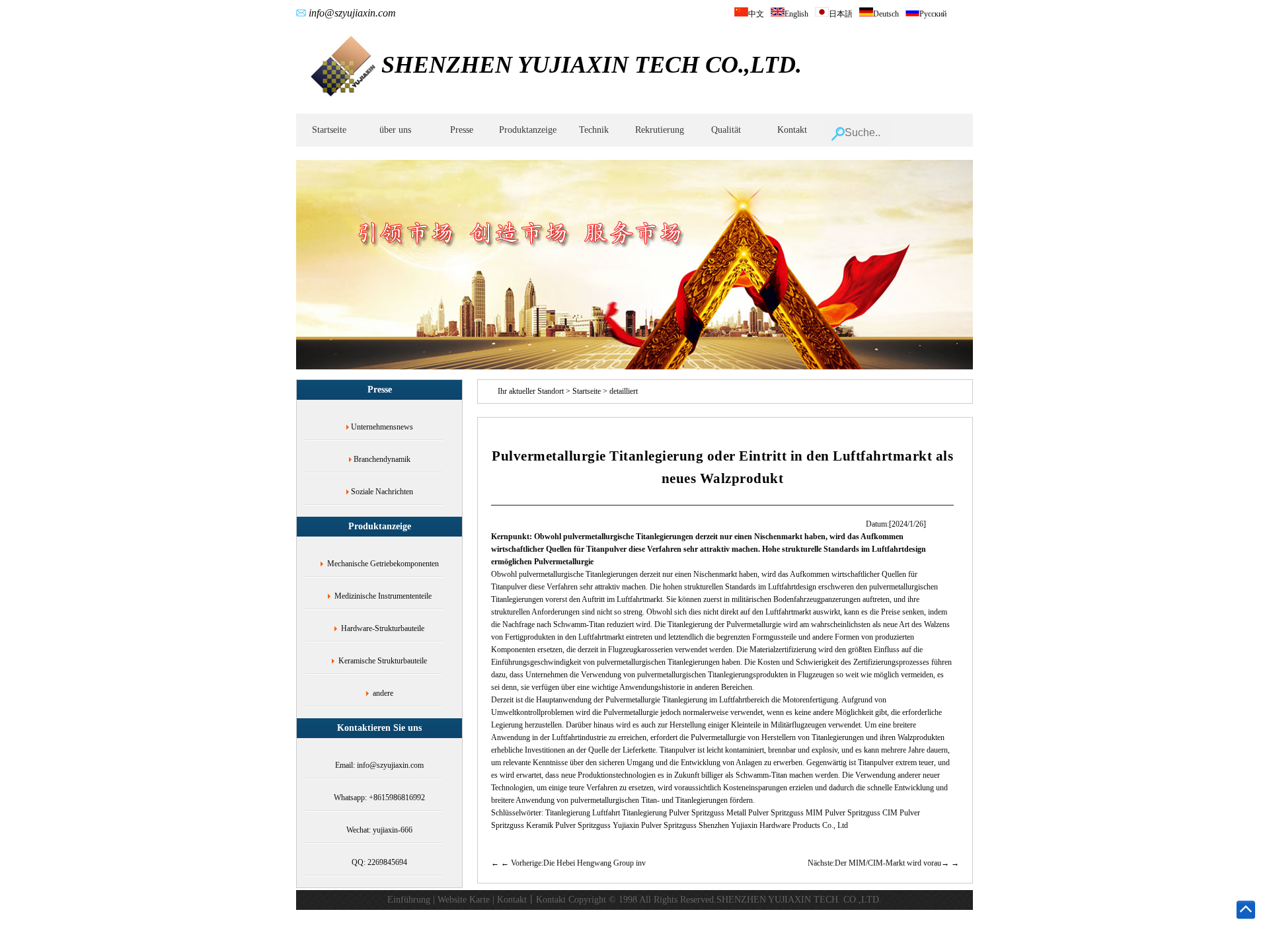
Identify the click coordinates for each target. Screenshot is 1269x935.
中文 (756, 14)
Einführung (408, 900)
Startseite (329, 130)
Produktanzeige (528, 130)
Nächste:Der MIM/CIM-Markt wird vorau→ (878, 863)
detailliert (623, 391)
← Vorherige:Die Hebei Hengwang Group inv (573, 863)
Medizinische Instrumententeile (383, 596)
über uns (395, 130)
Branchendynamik (382, 459)
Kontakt (792, 130)
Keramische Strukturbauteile (382, 660)
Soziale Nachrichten (382, 491)
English (796, 14)
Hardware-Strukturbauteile (382, 628)
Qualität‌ (726, 130)
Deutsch (886, 14)
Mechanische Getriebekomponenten (383, 563)
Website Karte (464, 900)
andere (383, 693)
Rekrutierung (659, 130)
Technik (594, 130)
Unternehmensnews (382, 426)
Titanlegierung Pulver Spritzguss (673, 812)
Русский (932, 14)
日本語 (841, 14)
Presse (461, 130)
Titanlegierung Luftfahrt (582, 812)
